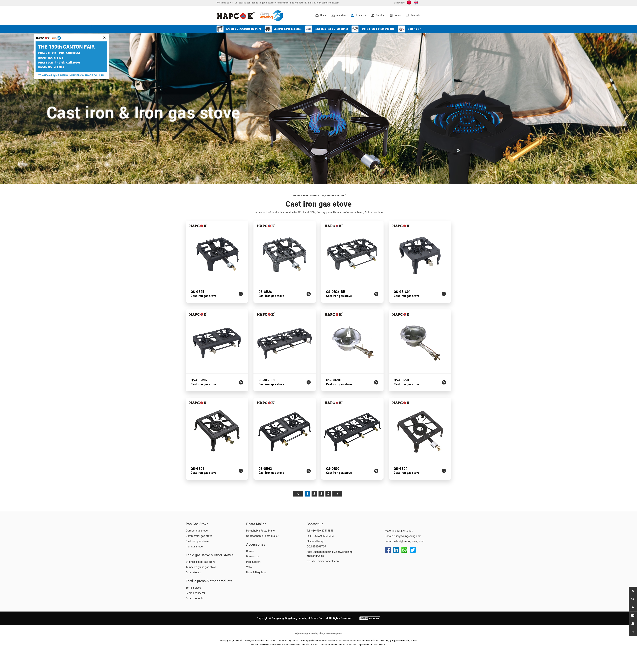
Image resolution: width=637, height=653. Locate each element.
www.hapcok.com (329, 561)
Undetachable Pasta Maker (262, 536)
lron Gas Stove (197, 523)
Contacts (416, 15)
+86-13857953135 (402, 531)
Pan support (253, 561)
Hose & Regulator (256, 572)
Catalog (380, 15)
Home (323, 15)
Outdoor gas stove (197, 530)
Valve (249, 567)
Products (361, 15)
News (397, 15)
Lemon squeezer (195, 593)
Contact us (315, 523)
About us (341, 15)
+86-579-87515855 (323, 536)
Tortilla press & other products (209, 580)
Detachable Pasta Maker (260, 530)
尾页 (337, 494)
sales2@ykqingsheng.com (408, 541)
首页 (298, 494)
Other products (195, 598)
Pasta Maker (256, 523)
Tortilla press (193, 587)
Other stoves (193, 572)
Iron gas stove (194, 546)
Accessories (255, 544)
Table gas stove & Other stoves (210, 555)
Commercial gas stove (199, 536)
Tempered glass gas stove (201, 567)
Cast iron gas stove (197, 541)
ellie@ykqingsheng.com (326, 3)
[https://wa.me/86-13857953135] (404, 550)
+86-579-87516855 (322, 530)
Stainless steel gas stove (200, 561)
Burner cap (252, 556)
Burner (250, 551)
